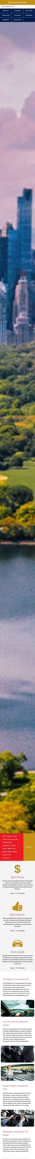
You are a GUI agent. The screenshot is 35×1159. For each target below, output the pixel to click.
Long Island (17, 15)
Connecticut (17, 10)
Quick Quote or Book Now (17, 2)
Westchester (29, 15)
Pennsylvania (6, 15)
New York (5, 10)
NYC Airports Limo (8, 6)
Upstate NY (6, 19)
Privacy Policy (17, 19)
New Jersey (29, 10)
